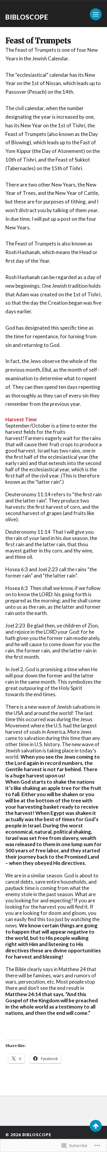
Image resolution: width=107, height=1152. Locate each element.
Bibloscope (26, 17)
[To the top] (96, 1126)
